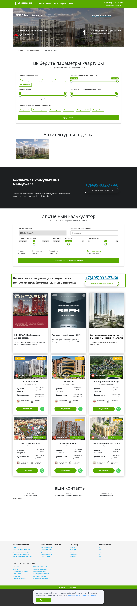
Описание (61, 14)
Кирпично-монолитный (20, 571)
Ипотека (70, 14)
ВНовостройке (23, 3)
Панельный (16, 576)
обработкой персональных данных (82, 595)
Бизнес (72, 552)
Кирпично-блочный (39, 571)
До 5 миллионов (46, 547)
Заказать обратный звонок (102, 190)
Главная (20, 50)
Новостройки (45, 4)
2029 (100, 556)
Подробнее (27, 409)
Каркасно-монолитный (20, 578)
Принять (43, 600)
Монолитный (17, 573)
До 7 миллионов (46, 552)
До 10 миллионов (46, 556)
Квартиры (52, 14)
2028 (100, 554)
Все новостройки (34, 50)
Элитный (73, 556)
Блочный (16, 566)
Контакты (51, 17)
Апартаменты (74, 554)
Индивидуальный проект (41, 573)
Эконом (72, 547)
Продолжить (68, 118)
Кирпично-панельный (40, 569)
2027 (100, 552)
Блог (71, 4)
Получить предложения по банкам (68, 260)
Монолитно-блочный (39, 576)
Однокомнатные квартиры (21, 549)
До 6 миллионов (46, 549)
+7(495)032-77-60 (113, 2)
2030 (100, 559)
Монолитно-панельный (40, 578)
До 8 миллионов (46, 554)
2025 (100, 547)
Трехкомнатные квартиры (21, 554)
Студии (15, 547)
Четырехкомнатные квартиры (22, 556)
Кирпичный (16, 569)
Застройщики (60, 4)
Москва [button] (20, 5)
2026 (100, 549)
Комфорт (73, 549)
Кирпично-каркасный (40, 566)
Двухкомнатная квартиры (21, 552)
